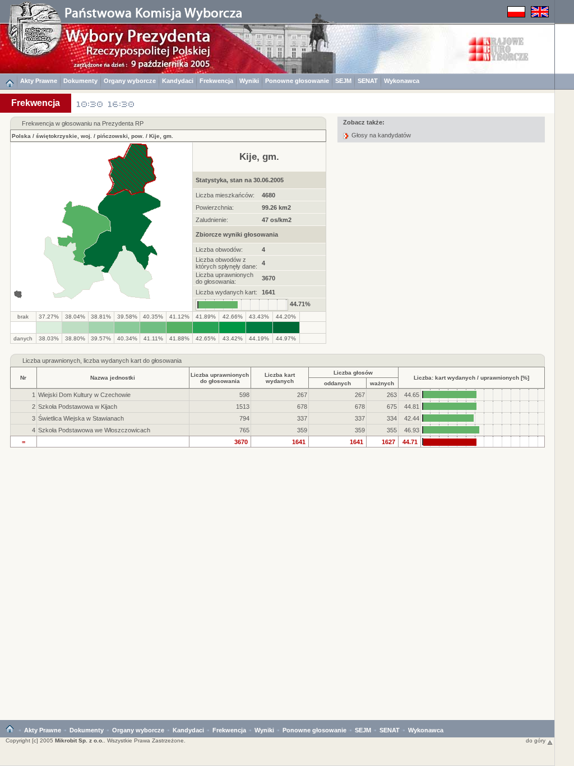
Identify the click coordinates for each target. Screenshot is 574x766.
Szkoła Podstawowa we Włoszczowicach (94, 430)
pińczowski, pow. (120, 136)
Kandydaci (177, 80)
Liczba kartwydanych (280, 378)
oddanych (337, 383)
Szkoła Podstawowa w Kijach (77, 406)
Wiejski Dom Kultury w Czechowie (84, 394)
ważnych (382, 383)
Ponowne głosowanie (297, 80)
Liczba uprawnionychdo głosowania (220, 378)
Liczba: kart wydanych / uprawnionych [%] (471, 378)
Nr (23, 378)
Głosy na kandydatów (381, 135)
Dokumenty (80, 80)
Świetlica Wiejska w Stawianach (81, 418)
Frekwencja (216, 80)
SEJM (343, 80)
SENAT (368, 80)
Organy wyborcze (130, 80)
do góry (536, 740)
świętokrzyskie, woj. (64, 136)
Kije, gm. (161, 136)
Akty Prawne (38, 80)
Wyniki (249, 80)
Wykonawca (401, 80)
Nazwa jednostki (112, 378)
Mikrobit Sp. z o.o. (79, 740)
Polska (21, 136)
